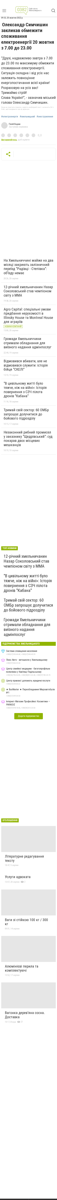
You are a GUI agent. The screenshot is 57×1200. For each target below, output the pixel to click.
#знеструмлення (45, 116)
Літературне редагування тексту (24, 858)
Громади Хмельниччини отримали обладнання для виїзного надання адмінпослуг (28, 343)
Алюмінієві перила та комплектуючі (21, 968)
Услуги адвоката (18, 877)
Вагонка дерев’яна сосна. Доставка (25, 1015)
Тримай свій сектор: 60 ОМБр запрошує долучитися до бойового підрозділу (26, 414)
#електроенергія (9, 116)
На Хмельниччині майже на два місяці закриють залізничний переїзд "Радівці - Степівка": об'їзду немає (28, 266)
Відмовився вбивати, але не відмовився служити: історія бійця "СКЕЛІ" (26, 365)
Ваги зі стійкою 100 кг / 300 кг (26, 922)
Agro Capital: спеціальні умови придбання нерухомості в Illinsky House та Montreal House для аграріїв (28, 315)
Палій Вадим (14, 124)
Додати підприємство (28, 716)
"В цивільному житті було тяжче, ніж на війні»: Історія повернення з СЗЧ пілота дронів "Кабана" (25, 389)
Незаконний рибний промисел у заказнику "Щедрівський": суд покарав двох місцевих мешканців (28, 438)
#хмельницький (27, 116)
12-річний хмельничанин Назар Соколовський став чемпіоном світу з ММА (28, 291)
